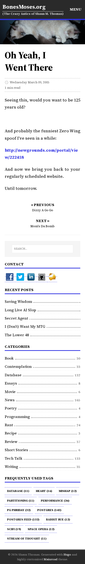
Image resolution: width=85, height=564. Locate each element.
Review (11, 441)
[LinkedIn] (31, 279)
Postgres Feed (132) (23, 519)
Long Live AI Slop (20, 309)
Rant (9, 424)
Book (9, 358)
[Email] (52, 279)
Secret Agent (16, 318)
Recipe (11, 433)
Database (13, 374)
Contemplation (18, 366)
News (10, 399)
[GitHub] (42, 279)
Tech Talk (13, 458)
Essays (11, 383)
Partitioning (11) (20, 501)
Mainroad (50, 559)
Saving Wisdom (18, 301)
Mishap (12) (68, 491)
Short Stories (16, 449)
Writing (11, 466)
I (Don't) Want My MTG (25, 326)
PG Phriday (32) (19, 510)
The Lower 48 (17, 334)
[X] (20, 279)
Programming (17, 416)
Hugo (67, 554)
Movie (10, 391)
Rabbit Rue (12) (58, 519)
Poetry (11, 408)
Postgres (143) (49, 510)
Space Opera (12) (41, 529)
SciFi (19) (14, 529)
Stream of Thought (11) (27, 538)
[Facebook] (10, 279)
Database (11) (18, 491)
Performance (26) (55, 501)
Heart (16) (44, 491)
